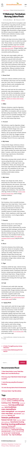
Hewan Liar (11, 415)
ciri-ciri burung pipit (18, 331)
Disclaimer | (11, 444)
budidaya (9, 400)
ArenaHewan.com (10, 441)
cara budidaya (10, 407)
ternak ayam (7, 433)
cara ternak (17, 413)
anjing (3, 399)
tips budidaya (17, 435)
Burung (7, 10)
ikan (14, 420)
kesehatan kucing (17, 422)
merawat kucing (17, 430)
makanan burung (17, 337)
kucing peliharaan (17, 424)
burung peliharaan (16, 405)
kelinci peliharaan (5, 422)
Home (4, 10)
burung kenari (22, 403)
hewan (22, 413)
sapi (2, 433)
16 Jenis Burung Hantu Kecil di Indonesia (13, 387)
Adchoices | (4, 444)
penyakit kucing (6, 431)
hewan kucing (4, 415)
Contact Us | (17, 444)
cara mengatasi (7, 411)
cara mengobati (20, 411)
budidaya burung (18, 400)
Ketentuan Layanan (15, 446)
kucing (4, 424)
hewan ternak (7, 420)
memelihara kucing (8, 428)
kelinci (23, 420)
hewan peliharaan (7, 337)
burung (15, 402)
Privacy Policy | (5, 446)
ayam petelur (3, 400)
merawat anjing (18, 428)
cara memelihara (8, 409)
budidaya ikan (6, 403)
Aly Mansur (10, 20)
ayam (21, 399)
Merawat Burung (6, 430)
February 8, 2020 (20, 20)
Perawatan (13, 431)
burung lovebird (4, 405)
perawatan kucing (20, 431)
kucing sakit (11, 426)
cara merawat (7, 413)
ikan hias (19, 420)
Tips (10, 435)
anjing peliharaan (13, 399)
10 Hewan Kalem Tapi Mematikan (11, 391)
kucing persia (4, 426)
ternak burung (15, 433)
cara (2, 407)
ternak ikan (4, 435)
